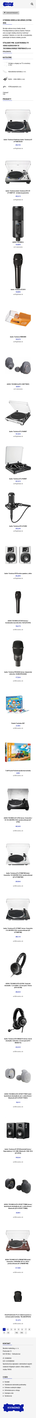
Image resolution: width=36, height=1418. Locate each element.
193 (21, 1333)
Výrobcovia (8, 1396)
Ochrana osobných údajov (13, 1387)
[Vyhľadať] (32, 5)
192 (16, 1333)
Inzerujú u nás (9, 1393)
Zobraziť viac (5, 93)
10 (8, 1333)
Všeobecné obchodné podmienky (15, 1385)
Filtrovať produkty (12, 12)
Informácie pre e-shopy (12, 1390)
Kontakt (7, 1382)
